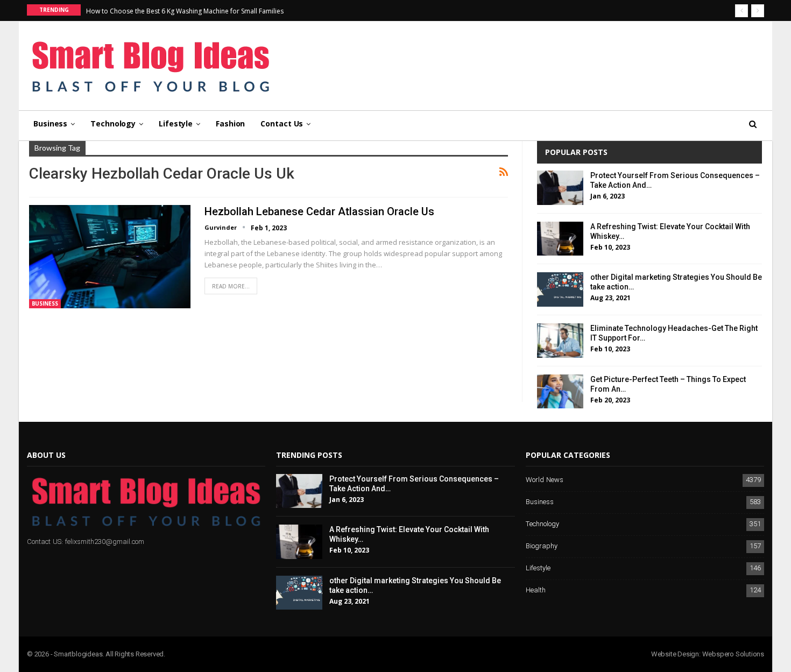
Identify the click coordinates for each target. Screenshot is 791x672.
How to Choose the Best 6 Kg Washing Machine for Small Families (185, 11)
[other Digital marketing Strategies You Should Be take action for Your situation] (560, 289)
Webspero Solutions (733, 654)
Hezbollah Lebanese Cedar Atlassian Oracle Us (319, 211)
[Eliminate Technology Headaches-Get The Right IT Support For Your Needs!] (560, 340)
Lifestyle (176, 123)
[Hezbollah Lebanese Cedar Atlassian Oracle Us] (109, 256)
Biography (541, 546)
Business (50, 123)
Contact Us (281, 123)
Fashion (230, 123)
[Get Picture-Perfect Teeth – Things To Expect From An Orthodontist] (560, 391)
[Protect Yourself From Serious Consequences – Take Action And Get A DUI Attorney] (560, 188)
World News (544, 480)
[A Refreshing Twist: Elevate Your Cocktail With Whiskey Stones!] (560, 239)
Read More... (231, 286)
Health (536, 590)
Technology (113, 123)
